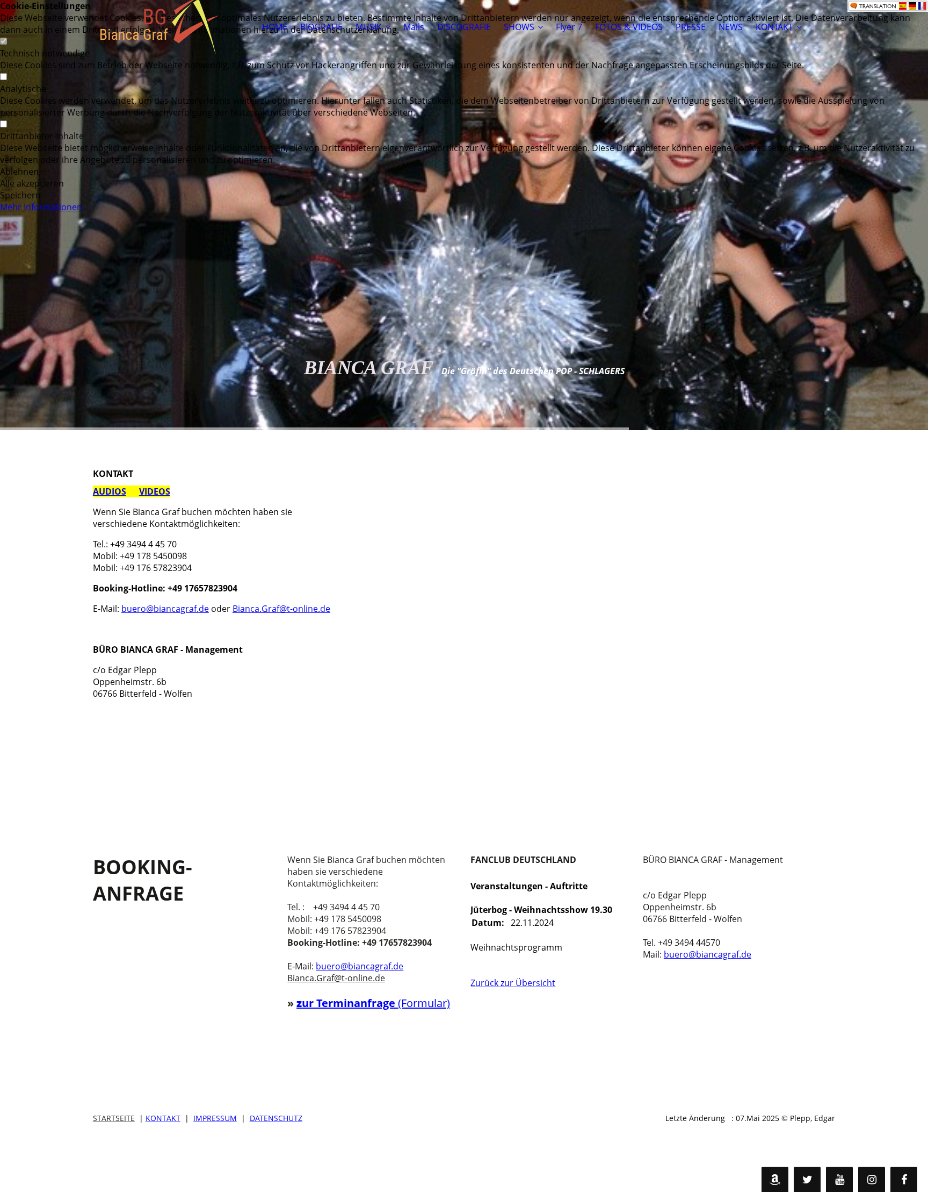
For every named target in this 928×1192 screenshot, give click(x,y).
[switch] (3, 77)
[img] (160, 27)
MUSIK (369, 27)
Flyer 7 (569, 27)
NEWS (731, 27)
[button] (464, 171)
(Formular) (424, 1003)
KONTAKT (774, 27)
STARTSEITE (114, 1118)
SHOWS (519, 27)
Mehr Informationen (41, 207)
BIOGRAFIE (321, 27)
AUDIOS (109, 491)
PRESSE (691, 27)
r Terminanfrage (353, 1003)
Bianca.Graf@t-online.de (281, 609)
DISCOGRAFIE (464, 27)
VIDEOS (154, 491)
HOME (274, 27)
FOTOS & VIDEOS (629, 27)
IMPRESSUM (215, 1118)
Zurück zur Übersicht (512, 983)
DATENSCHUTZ (276, 1118)
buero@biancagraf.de (165, 609)
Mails (413, 27)
